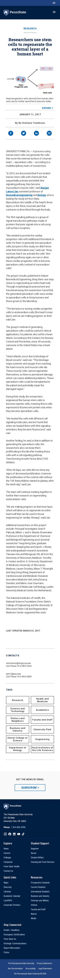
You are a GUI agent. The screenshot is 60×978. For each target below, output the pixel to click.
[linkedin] (36, 133)
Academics (42, 709)
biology (42, 195)
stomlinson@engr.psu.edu (18, 663)
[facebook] (10, 133)
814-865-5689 (24, 676)
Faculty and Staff (42, 719)
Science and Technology (17, 710)
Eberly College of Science (18, 739)
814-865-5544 (24, 666)
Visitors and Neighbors (18, 719)
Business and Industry (17, 729)
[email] (49, 133)
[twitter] (23, 133)
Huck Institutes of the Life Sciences (42, 749)
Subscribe (29, 787)
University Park (42, 729)
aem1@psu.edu (13, 674)
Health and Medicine (42, 700)
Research (30, 28)
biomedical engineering (19, 195)
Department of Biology (17, 749)
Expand (46, 108)
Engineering (42, 739)
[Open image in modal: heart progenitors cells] (30, 77)
